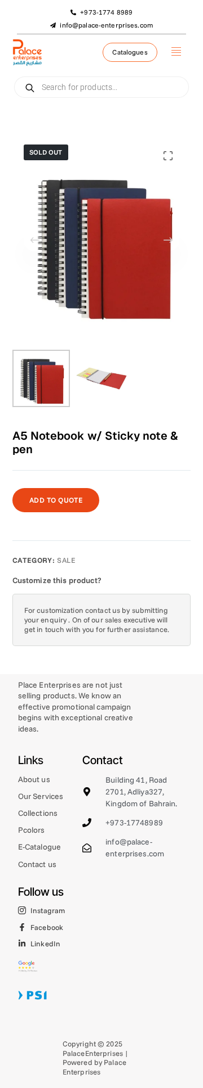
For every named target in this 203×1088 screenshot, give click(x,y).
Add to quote (56, 499)
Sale (66, 560)
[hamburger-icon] (176, 52)
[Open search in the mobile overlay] (101, 87)
